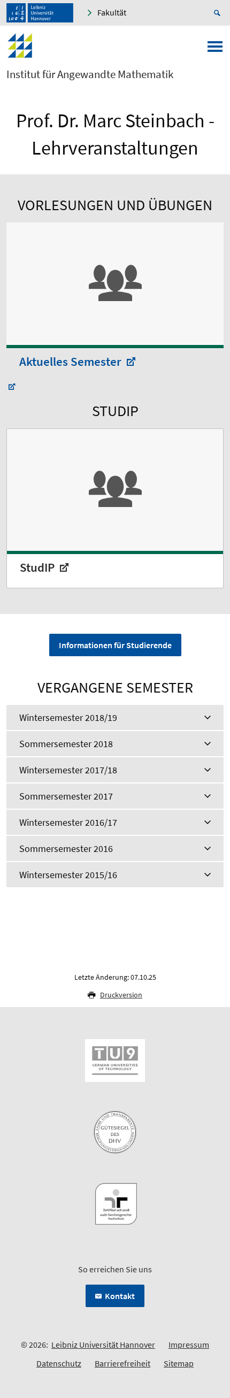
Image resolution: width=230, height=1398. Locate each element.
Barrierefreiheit (122, 1363)
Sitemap (179, 1363)
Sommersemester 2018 (66, 744)
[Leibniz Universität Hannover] (39, 12)
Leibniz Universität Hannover (103, 1344)
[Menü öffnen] (215, 49)
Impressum (188, 1344)
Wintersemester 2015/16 (68, 875)
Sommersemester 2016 (66, 848)
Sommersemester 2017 (66, 796)
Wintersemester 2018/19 (68, 717)
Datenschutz (58, 1363)
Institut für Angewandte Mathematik (89, 74)
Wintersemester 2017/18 (68, 770)
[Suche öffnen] (219, 13)
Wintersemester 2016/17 (68, 822)
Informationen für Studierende (115, 645)
